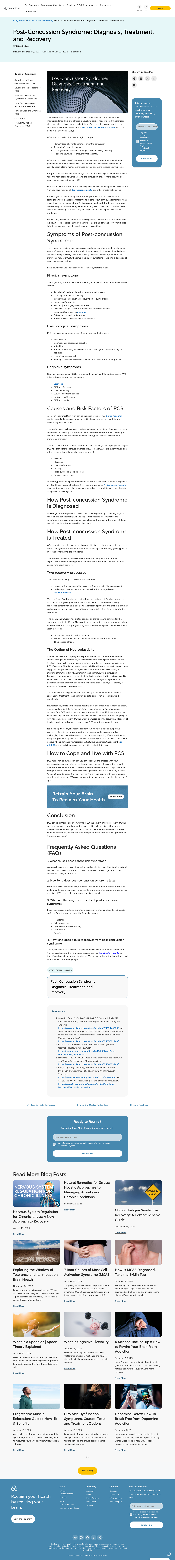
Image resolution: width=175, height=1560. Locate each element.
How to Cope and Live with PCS (27, 112)
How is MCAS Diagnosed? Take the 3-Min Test (135, 1272)
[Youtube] (75, 1537)
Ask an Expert (116, 1501)
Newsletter (91, 1501)
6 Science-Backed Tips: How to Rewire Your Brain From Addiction (137, 1346)
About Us (90, 1491)
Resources (104, 5)
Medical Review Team (69, 1508)
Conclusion (19, 118)
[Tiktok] (93, 1537)
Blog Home (19, 20)
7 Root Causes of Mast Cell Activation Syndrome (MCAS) (87, 1272)
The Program (31, 5)
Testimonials (30, 11)
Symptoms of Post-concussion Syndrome (24, 82)
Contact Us (114, 1494)
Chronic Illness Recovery (40, 20)
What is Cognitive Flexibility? (87, 1341)
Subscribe (146, 158)
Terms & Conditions (76, 1556)
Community (46, 5)
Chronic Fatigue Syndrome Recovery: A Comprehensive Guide (137, 1215)
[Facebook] (87, 1537)
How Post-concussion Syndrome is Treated (25, 105)
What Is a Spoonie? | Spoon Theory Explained (35, 1344)
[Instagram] (81, 1537)
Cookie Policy (101, 1556)
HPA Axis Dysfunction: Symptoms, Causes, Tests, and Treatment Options (85, 1418)
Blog (62, 1501)
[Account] (139, 7)
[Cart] (146, 7)
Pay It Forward (92, 1498)
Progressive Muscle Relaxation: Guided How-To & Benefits (35, 1418)
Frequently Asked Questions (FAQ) (23, 124)
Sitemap (89, 1505)
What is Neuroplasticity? (66, 1492)
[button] (134, 78)
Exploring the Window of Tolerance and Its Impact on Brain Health (35, 1274)
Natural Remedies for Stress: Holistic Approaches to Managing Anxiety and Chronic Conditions (87, 1189)
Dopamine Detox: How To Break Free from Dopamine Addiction (136, 1418)
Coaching (57, 5)
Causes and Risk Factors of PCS (27, 89)
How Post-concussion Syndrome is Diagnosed (25, 97)
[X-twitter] (100, 1537)
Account (139, 10)
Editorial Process (67, 1504)
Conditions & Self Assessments (80, 5)
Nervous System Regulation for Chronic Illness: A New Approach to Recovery (35, 1216)
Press (88, 1494)
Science (63, 1497)
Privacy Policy (90, 1556)
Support (113, 1491)
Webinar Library (116, 1498)
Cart (146, 10)
